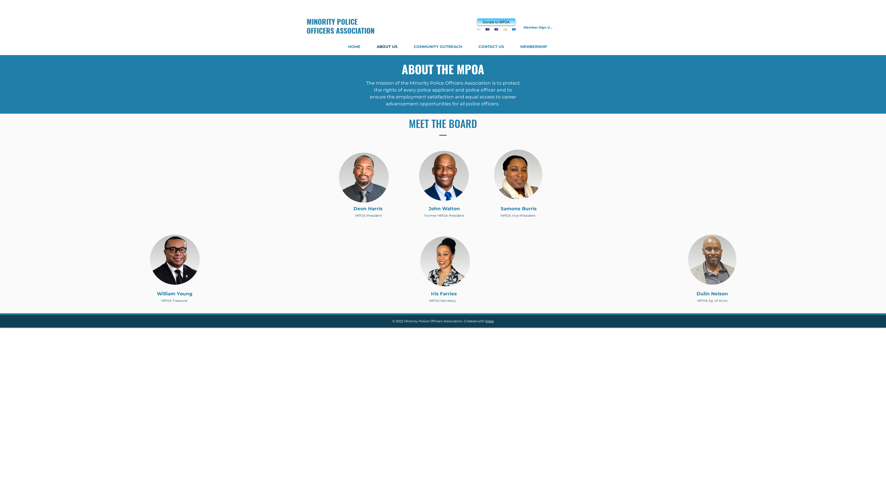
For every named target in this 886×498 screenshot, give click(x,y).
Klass (489, 321)
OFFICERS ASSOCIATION (340, 30)
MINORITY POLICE (332, 21)
